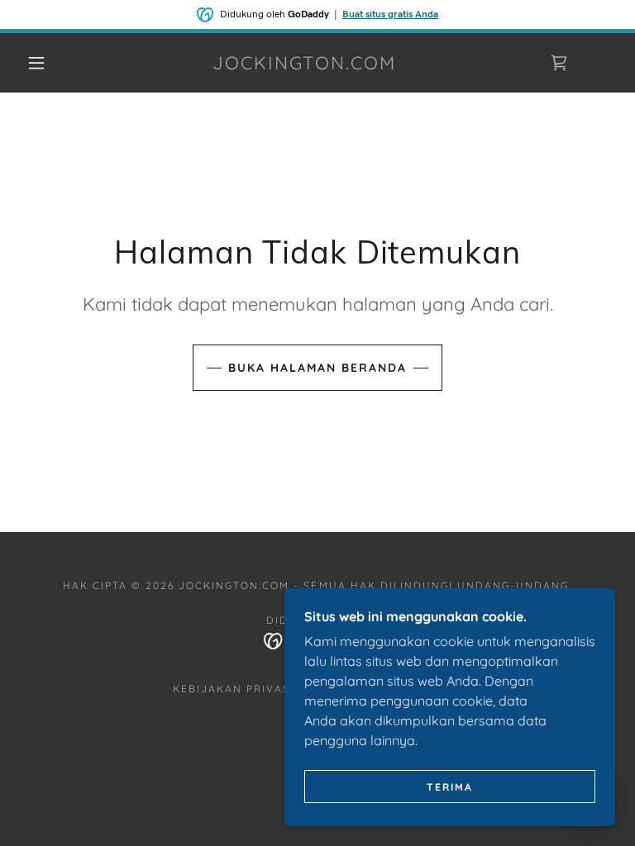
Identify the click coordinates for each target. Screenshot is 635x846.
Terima (450, 787)
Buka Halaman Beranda (317, 367)
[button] (36, 62)
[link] (304, 64)
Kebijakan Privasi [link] (233, 688)
